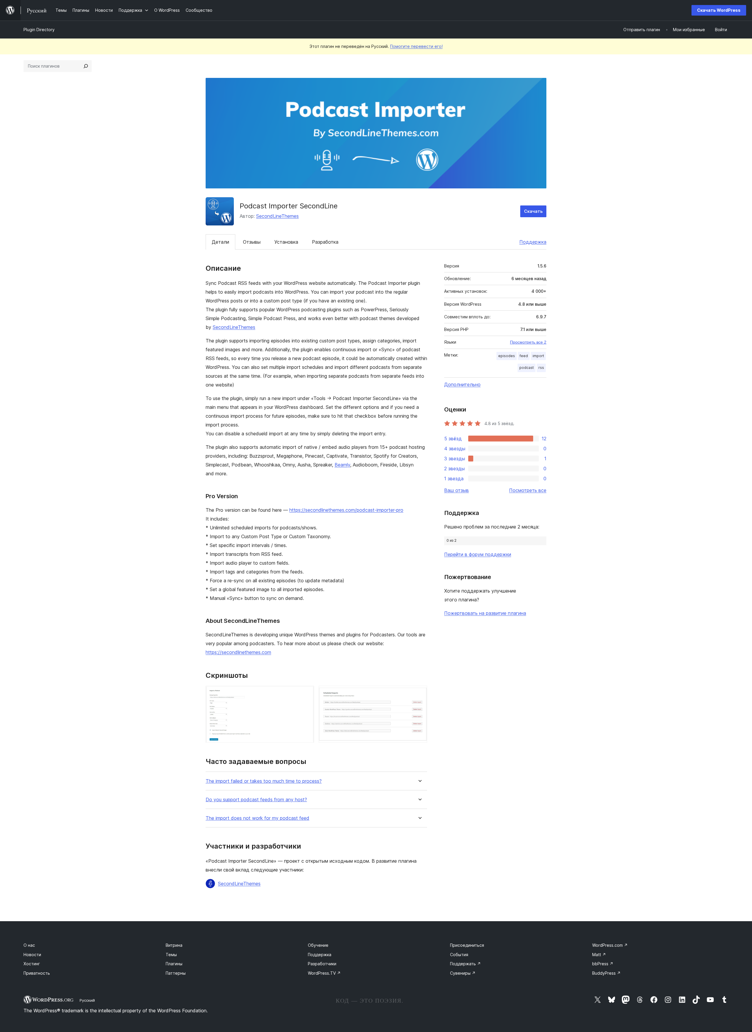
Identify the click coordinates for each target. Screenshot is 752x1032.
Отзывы (252, 242)
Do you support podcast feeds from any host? (256, 799)
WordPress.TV (324, 973)
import (538, 356)
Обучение (318, 945)
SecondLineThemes (277, 216)
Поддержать (465, 963)
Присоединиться (467, 945)
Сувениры (463, 973)
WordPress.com (610, 945)
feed (524, 356)
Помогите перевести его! (416, 46)
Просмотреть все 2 (528, 342)
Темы (171, 954)
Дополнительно (462, 384)
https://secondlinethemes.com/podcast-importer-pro (346, 510)
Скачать (533, 211)
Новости (32, 954)
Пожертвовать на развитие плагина (485, 613)
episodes (506, 356)
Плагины (174, 963)
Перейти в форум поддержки (477, 554)
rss (541, 367)
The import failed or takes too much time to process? (264, 781)
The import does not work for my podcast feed (257, 818)
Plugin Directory (39, 29)
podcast (526, 367)
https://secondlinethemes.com (238, 652)
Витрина (174, 945)
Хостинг (32, 963)
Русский (87, 1000)
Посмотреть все (527, 490)
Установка (286, 242)
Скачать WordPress (719, 10)
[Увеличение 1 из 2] (306, 694)
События (459, 954)
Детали (220, 242)
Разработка (325, 242)
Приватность (37, 973)
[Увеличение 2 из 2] (419, 694)
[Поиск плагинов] (86, 66)
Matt (599, 954)
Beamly (342, 465)
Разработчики (322, 963)
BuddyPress (606, 973)
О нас (29, 945)
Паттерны (176, 973)
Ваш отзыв (456, 490)
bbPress (602, 963)
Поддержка (532, 242)
